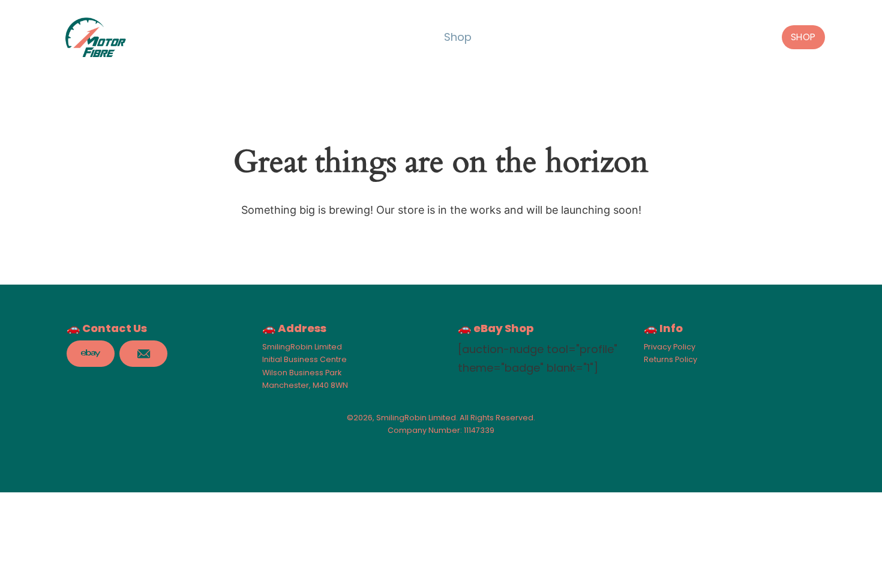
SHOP (803, 37)
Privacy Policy (669, 347)
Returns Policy (670, 359)
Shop (458, 36)
